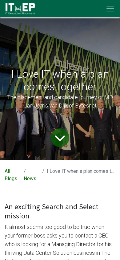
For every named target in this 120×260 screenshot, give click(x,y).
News (30, 178)
